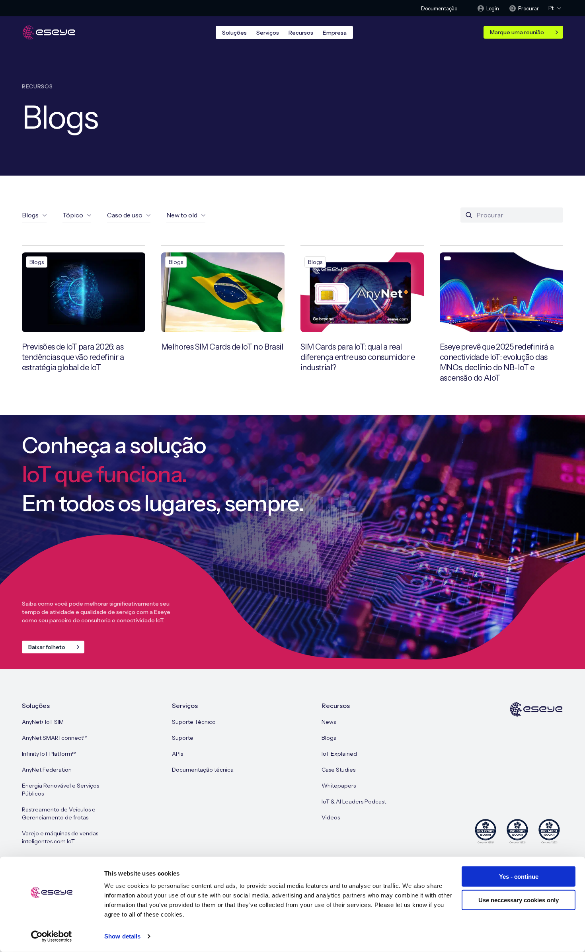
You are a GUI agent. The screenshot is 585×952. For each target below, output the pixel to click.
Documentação (439, 8)
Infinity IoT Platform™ (49, 753)
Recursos (301, 32)
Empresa (335, 32)
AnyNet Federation (47, 769)
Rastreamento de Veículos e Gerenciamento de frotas (59, 813)
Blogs (329, 737)
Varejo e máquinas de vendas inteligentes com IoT (60, 837)
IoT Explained (339, 753)
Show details (122, 936)
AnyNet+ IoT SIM (43, 721)
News (329, 721)
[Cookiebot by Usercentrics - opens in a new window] (51, 936)
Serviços (267, 32)
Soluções (234, 32)
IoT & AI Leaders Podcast (354, 801)
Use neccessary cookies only (518, 899)
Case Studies (338, 769)
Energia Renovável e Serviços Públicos (60, 789)
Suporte (182, 737)
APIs (177, 753)
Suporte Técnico (194, 721)
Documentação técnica (203, 769)
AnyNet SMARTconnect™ (55, 737)
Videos (331, 817)
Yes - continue (518, 876)
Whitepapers (339, 785)
